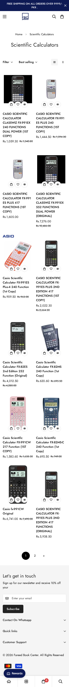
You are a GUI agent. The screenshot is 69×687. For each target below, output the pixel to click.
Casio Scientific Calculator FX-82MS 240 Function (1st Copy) (48, 369)
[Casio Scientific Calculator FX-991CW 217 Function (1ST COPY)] (18, 413)
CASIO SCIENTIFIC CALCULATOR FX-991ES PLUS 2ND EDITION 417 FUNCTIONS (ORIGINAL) (48, 520)
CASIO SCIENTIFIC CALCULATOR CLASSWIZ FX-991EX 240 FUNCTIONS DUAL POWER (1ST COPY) (16, 125)
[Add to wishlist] (18, 104)
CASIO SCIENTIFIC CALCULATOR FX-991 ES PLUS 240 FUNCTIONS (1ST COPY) (50, 123)
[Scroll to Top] (62, 667)
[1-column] (54, 62)
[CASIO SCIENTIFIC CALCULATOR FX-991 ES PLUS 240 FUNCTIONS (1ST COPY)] (51, 89)
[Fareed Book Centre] (25, 16)
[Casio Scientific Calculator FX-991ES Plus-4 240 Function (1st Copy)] (18, 253)
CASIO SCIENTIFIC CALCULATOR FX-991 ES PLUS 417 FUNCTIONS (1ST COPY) (17, 203)
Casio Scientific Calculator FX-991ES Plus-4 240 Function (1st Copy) (16, 284)
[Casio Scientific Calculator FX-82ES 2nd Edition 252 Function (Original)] (18, 338)
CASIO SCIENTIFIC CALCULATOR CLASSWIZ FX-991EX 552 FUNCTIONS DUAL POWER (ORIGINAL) (50, 205)
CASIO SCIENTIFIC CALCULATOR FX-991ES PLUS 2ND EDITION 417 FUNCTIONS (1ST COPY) (48, 289)
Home (18, 34)
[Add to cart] (11, 104)
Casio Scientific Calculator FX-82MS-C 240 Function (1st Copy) (50, 444)
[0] (62, 16)
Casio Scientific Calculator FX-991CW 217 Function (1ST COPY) (17, 444)
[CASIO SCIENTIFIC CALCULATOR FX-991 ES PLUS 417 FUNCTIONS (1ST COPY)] (18, 169)
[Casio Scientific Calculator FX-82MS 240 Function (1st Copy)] (51, 338)
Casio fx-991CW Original (13, 511)
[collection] (26, 681)
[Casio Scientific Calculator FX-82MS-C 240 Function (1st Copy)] (51, 413)
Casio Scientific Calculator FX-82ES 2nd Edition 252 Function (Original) (15, 369)
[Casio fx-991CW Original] (18, 484)
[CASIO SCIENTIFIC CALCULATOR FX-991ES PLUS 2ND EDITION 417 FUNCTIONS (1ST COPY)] (51, 253)
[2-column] (63, 62)
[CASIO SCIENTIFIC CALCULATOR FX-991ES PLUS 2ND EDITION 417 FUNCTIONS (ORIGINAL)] (51, 484)
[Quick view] (24, 104)
